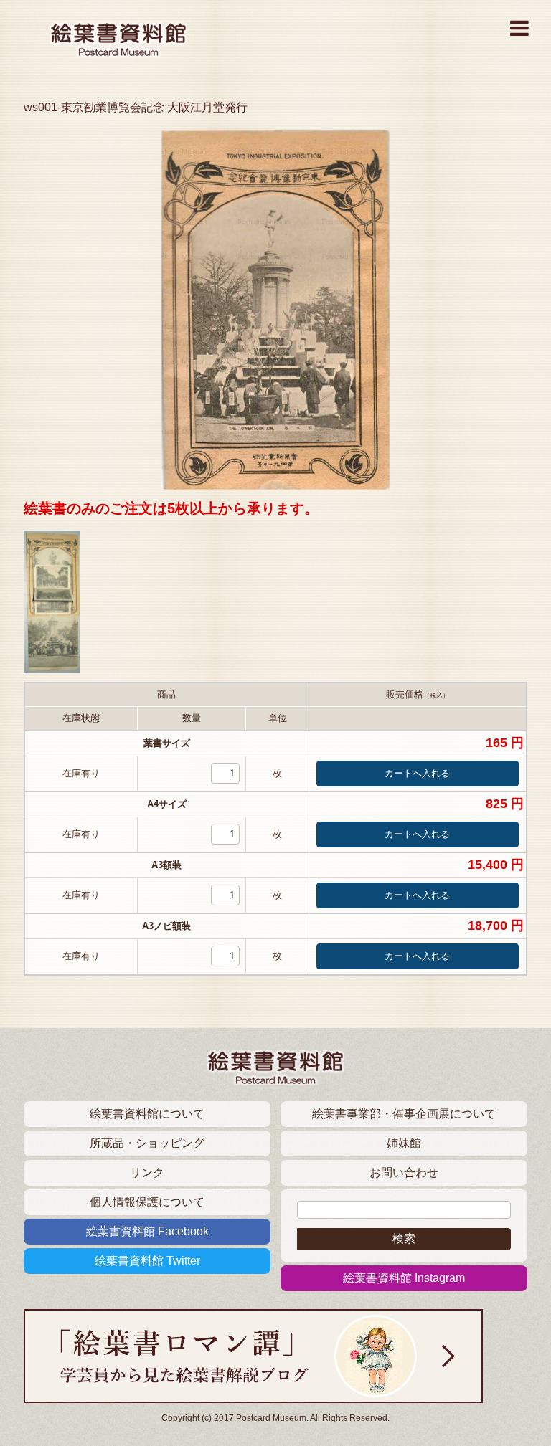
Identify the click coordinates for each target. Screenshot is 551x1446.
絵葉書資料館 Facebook (147, 1231)
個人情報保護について (147, 1202)
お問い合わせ (403, 1172)
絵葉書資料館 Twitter (147, 1261)
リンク (147, 1172)
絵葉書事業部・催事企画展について (404, 1114)
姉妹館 (404, 1143)
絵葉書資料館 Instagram (404, 1278)
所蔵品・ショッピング (147, 1143)
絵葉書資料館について (147, 1114)
